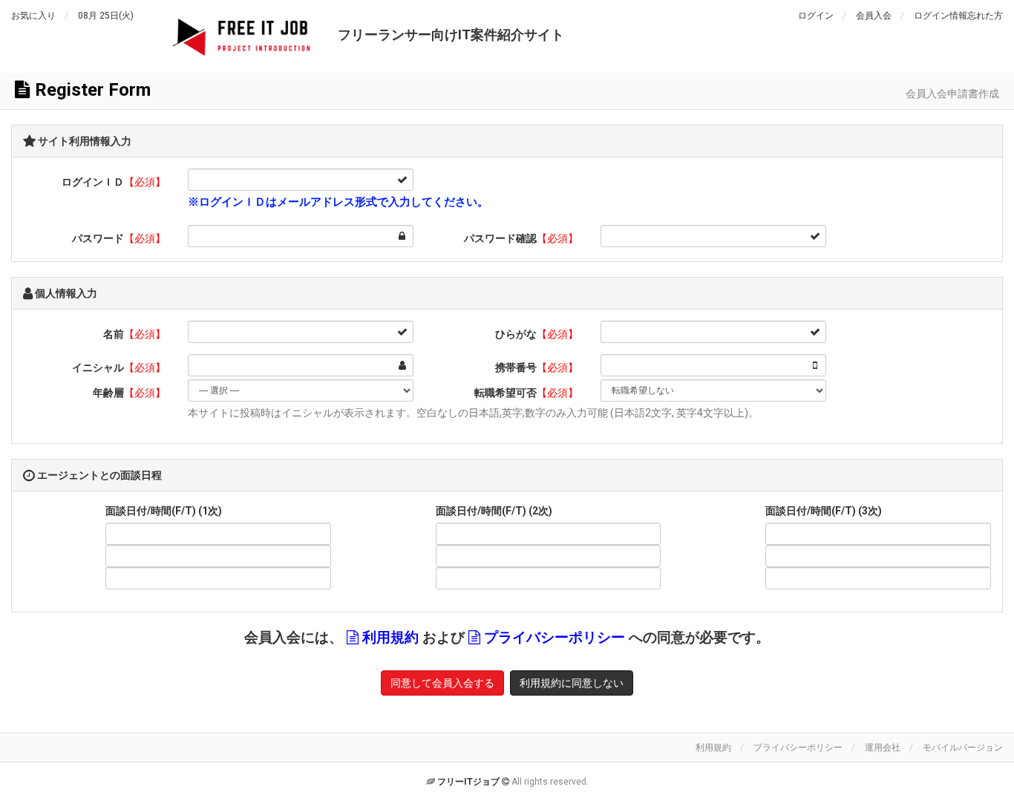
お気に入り (33, 15)
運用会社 (882, 747)
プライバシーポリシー (798, 747)
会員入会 (874, 15)
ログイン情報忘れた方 (958, 15)
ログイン (816, 15)
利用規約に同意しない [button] (572, 683)
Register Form (90, 89)
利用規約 (713, 747)
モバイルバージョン (963, 747)
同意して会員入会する (442, 683)
